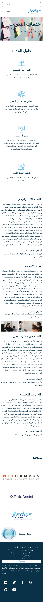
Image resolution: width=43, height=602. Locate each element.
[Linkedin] (5, 582)
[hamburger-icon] (8, 11)
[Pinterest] (5, 589)
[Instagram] (31, 582)
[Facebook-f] (22, 582)
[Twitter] (14, 582)
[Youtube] (14, 589)
